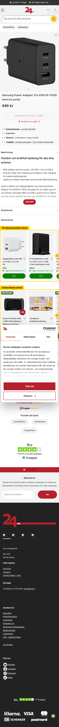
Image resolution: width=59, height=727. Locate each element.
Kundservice (29, 589)
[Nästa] (57, 255)
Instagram (11, 673)
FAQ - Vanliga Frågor (12, 637)
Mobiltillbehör (8, 27)
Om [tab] (48, 337)
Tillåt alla (29, 386)
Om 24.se (7, 568)
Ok (47, 494)
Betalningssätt (9, 630)
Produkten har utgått (29, 116)
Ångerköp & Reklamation (13, 627)
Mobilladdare (23, 27)
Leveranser (7, 620)
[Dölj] (57, 152)
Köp (14, 276)
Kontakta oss (8, 623)
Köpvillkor (7, 613)
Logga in (6, 572)
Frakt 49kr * (31, 469)
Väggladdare (29, 430)
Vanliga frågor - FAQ (12, 575)
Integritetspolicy (10, 616)
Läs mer (29, 202)
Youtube (11, 664)
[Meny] (2, 10)
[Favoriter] (48, 10)
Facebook (11, 669)
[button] (53, 716)
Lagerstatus (8, 634)
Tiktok (10, 677)
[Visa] (57, 210)
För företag (8, 644)
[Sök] (53, 19)
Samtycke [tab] (11, 337)
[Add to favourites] (55, 34)
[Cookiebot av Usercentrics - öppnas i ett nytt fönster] (43, 329)
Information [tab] (29, 337)
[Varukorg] (55, 10)
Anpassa (27, 395)
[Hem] (29, 10)
